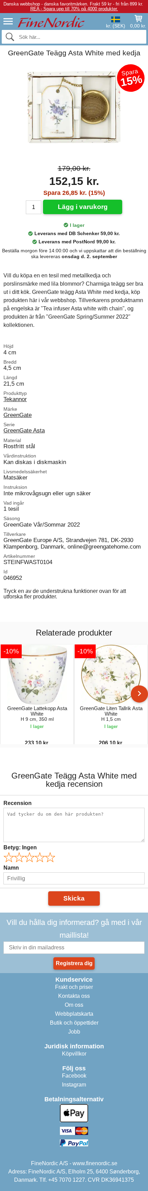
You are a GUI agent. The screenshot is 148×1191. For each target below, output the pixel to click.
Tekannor (15, 399)
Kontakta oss (74, 996)
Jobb (74, 1032)
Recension (17, 803)
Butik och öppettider (74, 1023)
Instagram (74, 1085)
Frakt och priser (74, 987)
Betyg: (20, 847)
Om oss (74, 1005)
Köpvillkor (74, 1054)
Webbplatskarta (74, 1014)
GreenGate (17, 414)
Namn (11, 868)
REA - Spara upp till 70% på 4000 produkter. (74, 8)
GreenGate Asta (24, 430)
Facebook (74, 1076)
